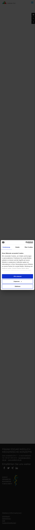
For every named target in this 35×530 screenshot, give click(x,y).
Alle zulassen (17, 276)
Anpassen (17, 281)
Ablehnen (17, 286)
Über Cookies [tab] (29, 247)
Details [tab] (17, 247)
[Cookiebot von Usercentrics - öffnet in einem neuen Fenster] (25, 242)
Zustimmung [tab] (6, 247)
